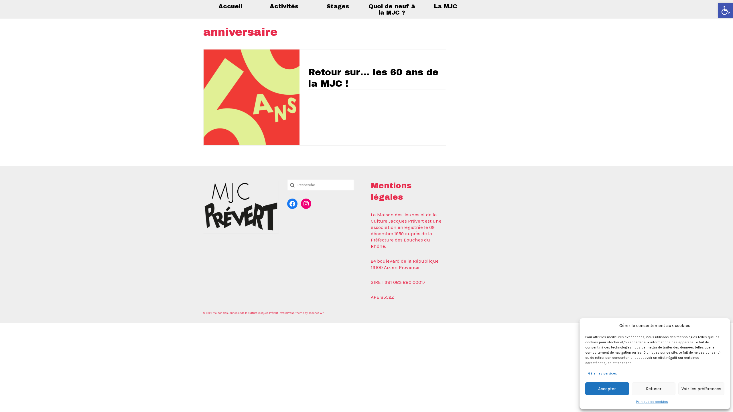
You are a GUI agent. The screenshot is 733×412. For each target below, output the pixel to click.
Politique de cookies (652, 402)
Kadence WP (316, 313)
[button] (725, 10)
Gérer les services (602, 373)
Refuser (653, 388)
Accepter (607, 388)
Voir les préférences (701, 388)
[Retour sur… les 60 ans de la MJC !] (251, 97)
